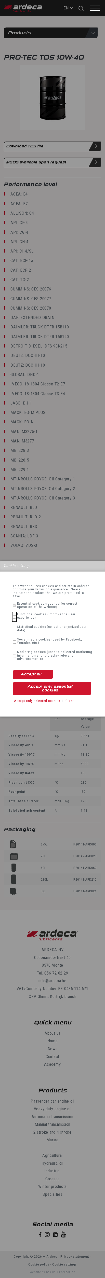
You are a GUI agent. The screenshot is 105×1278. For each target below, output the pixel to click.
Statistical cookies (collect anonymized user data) (52, 628)
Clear (69, 701)
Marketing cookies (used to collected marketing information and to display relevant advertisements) (54, 655)
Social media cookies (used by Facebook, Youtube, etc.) (49, 641)
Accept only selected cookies (37, 701)
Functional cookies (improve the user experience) (46, 616)
